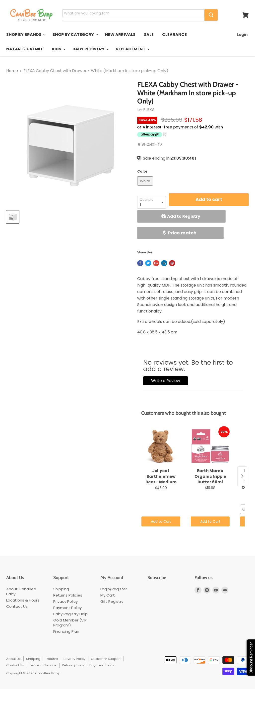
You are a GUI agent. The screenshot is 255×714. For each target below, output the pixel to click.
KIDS (57, 49)
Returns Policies (67, 595)
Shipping (61, 589)
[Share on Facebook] (140, 263)
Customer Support (106, 658)
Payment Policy (67, 607)
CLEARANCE (174, 34)
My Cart (107, 595)
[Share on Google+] (156, 263)
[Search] (211, 15)
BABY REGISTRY (88, 49)
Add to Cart (161, 521)
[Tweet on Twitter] (148, 263)
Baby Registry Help (70, 613)
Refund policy (73, 665)
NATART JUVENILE (24, 49)
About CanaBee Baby (21, 591)
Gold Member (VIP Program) (70, 622)
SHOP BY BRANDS (24, 34)
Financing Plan (66, 631)
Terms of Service (43, 665)
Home (12, 70)
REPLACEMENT (131, 49)
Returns (52, 658)
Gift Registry (111, 601)
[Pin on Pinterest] (172, 263)
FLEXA (149, 109)
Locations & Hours (22, 600)
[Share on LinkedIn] (164, 263)
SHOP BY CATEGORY (74, 34)
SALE (149, 34)
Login (242, 34)
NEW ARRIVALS (120, 34)
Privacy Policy (65, 601)
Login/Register (113, 589)
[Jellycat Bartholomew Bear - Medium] (160, 446)
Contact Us (17, 606)
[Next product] (242, 476)
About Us (13, 658)
